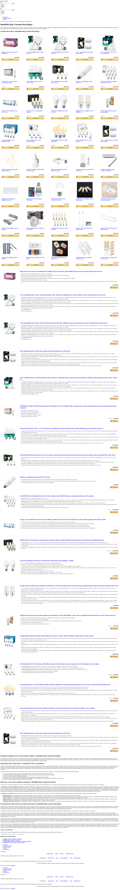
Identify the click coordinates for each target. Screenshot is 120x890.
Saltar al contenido (4, 1)
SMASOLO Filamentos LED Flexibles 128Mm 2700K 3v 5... (10, 170)
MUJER (56, 853)
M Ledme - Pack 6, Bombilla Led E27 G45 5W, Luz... (10, 111)
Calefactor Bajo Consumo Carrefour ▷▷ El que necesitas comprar (17, 841)
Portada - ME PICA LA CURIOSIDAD (6, 21)
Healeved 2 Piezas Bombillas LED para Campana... (10, 229)
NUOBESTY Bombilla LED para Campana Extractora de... (108, 170)
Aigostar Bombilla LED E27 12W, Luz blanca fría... (84, 141)
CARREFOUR (43, 857)
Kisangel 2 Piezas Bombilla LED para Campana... (10, 258)
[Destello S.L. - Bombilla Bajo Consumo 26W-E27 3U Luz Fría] (85, 72)
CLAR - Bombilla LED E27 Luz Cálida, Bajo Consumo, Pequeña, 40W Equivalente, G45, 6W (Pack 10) (45, 733)
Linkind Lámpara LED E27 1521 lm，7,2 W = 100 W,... (34, 82)
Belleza (4, 19)
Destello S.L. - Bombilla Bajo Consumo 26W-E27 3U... (84, 82)
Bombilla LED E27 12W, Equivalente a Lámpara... (34, 111)
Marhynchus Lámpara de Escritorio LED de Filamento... (85, 170)
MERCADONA (77, 857)
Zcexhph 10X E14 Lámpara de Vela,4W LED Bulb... (59, 229)
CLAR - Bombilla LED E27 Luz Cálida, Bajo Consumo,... (84, 53)
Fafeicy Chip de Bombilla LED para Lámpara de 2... (58, 258)
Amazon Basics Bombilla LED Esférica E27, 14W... (59, 111)
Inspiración (5, 17)
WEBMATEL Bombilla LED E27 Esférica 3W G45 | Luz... (58, 199)
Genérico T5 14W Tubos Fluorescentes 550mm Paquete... (84, 229)
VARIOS (62, 853)
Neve (1, 865)
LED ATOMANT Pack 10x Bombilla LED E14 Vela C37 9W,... (108, 82)
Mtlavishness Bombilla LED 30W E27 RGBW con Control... (59, 170)
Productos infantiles (7, 18)
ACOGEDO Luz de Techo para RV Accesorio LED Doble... (108, 199)
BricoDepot (16, 21)
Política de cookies (7, 847)
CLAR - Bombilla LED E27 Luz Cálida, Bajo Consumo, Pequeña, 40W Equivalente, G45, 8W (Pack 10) (45, 351)
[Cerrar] (2, 6)
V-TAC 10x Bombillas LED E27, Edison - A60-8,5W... (35, 53)
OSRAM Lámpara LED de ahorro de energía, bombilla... (109, 111)
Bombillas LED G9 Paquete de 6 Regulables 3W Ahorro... (8, 199)
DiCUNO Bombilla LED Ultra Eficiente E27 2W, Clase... (59, 82)
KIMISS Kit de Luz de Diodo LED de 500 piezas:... (35, 258)
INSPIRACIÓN (50, 853)
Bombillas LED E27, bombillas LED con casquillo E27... (84, 111)
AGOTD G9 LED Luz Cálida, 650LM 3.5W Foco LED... (109, 258)
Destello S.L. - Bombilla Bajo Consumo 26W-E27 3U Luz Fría (35, 477)
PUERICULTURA (69, 853)
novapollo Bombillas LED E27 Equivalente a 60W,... (8, 141)
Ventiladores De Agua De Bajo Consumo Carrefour (14, 842)
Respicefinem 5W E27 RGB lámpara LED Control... (34, 199)
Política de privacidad (7, 845)
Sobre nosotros (6, 849)
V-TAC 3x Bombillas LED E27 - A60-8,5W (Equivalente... (109, 53)
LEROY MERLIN (64, 857)
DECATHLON (51, 857)
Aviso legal (5, 844)
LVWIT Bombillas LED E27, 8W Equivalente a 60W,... (33, 141)
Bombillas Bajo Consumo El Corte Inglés (11, 840)
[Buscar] (0, 2)
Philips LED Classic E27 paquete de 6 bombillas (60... (10, 53)
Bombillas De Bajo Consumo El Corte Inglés (12, 839)
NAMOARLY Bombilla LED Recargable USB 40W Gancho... (35, 170)
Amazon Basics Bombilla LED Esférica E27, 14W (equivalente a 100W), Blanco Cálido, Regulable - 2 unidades (47, 560)
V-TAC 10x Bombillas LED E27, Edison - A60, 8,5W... (60, 53)
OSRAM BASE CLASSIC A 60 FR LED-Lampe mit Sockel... (9, 82)
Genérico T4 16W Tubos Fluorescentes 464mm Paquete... (109, 229)
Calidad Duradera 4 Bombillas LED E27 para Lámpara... (84, 199)
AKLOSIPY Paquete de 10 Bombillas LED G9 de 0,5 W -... (84, 258)
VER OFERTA (11, 59)
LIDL (71, 857)
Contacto (5, 848)
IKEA (57, 857)
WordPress (13, 865)
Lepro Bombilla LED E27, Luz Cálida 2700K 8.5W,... (59, 141)
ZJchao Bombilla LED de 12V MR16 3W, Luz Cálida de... (35, 229)
